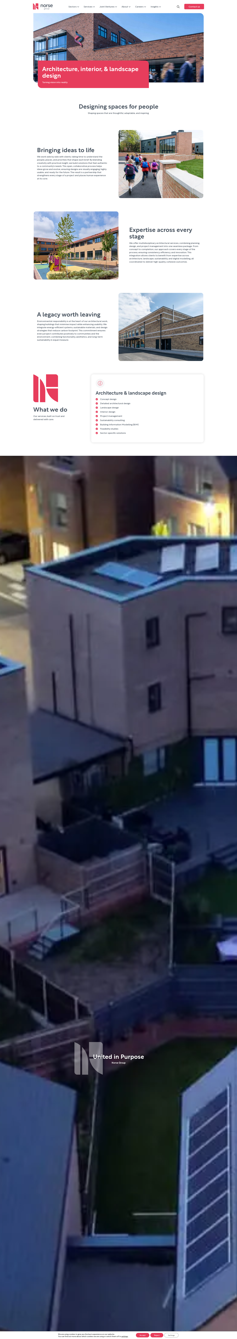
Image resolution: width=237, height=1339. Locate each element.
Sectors (73, 6)
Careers (139, 6)
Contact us (194, 6)
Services (88, 6)
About (125, 6)
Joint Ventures (106, 6)
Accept (143, 1335)
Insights (154, 6)
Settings (171, 1335)
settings (124, 1336)
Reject (157, 1335)
